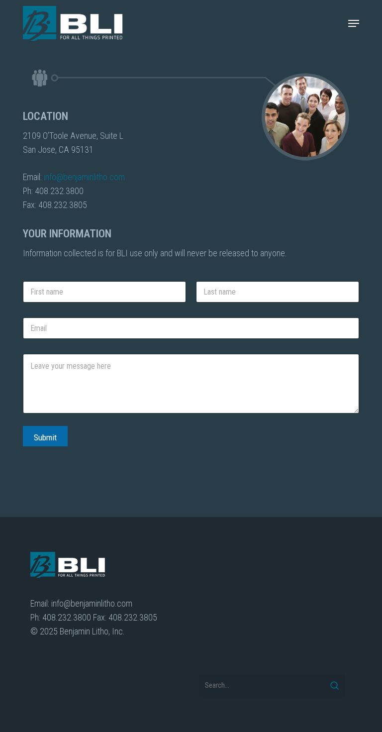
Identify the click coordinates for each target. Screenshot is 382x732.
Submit (45, 437)
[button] (353, 23)
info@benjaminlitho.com (84, 177)
